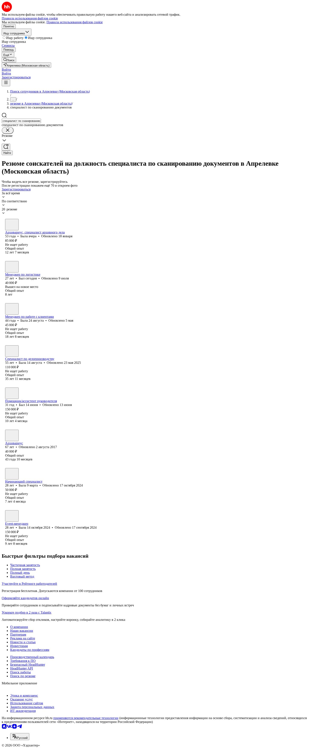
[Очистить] (8, 130)
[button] (6, 69)
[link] (9, 60)
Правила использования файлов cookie (74, 22)
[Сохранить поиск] (6, 147)
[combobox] (21, 121)
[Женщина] (12, 224)
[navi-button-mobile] (6, 82)
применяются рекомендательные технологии (85, 718)
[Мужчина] (12, 266)
